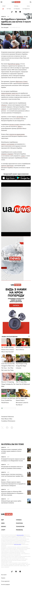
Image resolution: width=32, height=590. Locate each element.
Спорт (3, 530)
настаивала (19, 116)
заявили (3, 109)
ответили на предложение (17, 134)
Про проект (4, 574)
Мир (8, 16)
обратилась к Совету (22, 81)
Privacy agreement (5, 581)
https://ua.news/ (20, 535)
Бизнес (3, 526)
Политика (19, 523)
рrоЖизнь (19, 530)
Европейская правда (14, 64)
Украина (19, 520)
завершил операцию (7, 154)
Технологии (20, 526)
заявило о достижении (8, 144)
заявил (19, 126)
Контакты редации (5, 584)
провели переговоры (7, 165)
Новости (3, 16)
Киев (2, 523)
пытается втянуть (14, 124)
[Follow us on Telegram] (20, 12)
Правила (3, 578)
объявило (4, 105)
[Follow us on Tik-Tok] (12, 12)
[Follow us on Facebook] (16, 12)
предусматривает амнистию (9, 93)
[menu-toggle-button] (1, 2)
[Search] (30, 2)
